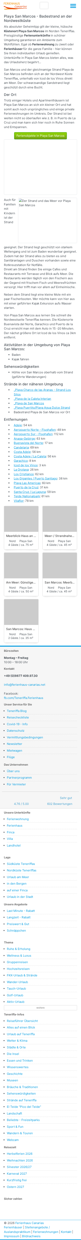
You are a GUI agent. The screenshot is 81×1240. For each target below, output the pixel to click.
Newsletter (14, 744)
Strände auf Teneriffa (21, 1100)
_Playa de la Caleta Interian (32, 399)
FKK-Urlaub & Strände (22, 975)
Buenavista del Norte (28, 443)
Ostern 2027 (15, 1187)
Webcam (13, 1140)
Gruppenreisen (17, 962)
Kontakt (66, 1232)
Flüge (11, 757)
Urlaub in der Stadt (20, 897)
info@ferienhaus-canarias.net (24, 684)
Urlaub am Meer (18, 877)
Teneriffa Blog (17, 711)
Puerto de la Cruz (26, 487)
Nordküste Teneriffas (21, 870)
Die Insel (13, 1054)
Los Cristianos (24, 474)
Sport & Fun (15, 1127)
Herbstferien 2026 (19, 1154)
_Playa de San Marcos (29, 403)
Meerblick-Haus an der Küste (21, 536)
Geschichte (15, 1074)
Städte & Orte (16, 1047)
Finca (10, 832)
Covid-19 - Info (17, 724)
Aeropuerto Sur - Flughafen (33, 434)
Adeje (18, 425)
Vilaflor (19, 501)
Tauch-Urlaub (16, 988)
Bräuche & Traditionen (22, 1087)
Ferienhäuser (13, 1227)
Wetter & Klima (17, 1040)
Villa (10, 839)
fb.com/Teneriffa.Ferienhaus (23, 698)
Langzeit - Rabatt (18, 917)
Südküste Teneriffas (21, 864)
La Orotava (21, 469)
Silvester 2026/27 (19, 1167)
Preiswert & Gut (18, 924)
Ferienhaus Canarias (29, 1223)
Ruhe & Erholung (18, 949)
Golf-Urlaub (15, 995)
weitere (40, 1007)
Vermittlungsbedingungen (25, 737)
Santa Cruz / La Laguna (30, 492)
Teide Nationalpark (27, 496)
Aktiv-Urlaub (15, 1002)
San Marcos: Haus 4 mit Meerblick (21, 629)
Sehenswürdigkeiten (21, 1093)
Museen (12, 1080)
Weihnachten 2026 (20, 1160)
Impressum (11, 1236)
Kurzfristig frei (17, 1180)
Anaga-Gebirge (24, 438)
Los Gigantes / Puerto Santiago (35, 478)
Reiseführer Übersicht (22, 1021)
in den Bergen (17, 883)
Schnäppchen (16, 930)
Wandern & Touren (20, 1133)
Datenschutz (15, 730)
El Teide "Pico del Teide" (24, 1107)
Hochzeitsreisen (18, 969)
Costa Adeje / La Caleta (30, 456)
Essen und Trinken (20, 1060)
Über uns (13, 771)
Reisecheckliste (18, 717)
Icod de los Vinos (26, 465)
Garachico (21, 461)
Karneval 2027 (17, 1173)
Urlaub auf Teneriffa (21, 1034)
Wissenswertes (18, 1067)
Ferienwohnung (18, 819)
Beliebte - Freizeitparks (23, 1120)
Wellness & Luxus (19, 955)
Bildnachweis (31, 1236)
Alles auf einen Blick (21, 1027)
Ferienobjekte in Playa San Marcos (40, 136)
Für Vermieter (16, 784)
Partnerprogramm (19, 777)
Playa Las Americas (27, 483)
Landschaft (14, 1113)
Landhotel (14, 845)
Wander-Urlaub (17, 982)
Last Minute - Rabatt (21, 911)
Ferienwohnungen (45, 1232)
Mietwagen (14, 750)
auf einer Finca (17, 890)
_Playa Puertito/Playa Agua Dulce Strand (42, 407)
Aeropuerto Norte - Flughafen (35, 430)
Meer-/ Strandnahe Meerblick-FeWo (60, 536)
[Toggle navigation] (73, 6)
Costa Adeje (22, 452)
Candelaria (21, 447)
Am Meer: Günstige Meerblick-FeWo (21, 582)
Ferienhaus (14, 825)
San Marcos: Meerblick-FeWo (60, 582)
